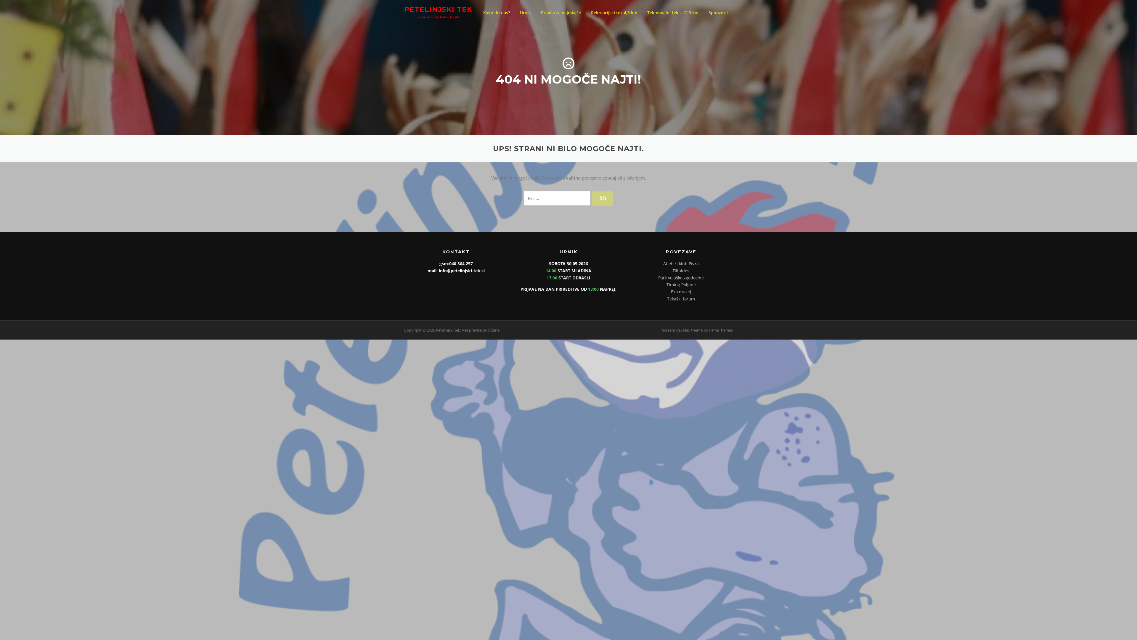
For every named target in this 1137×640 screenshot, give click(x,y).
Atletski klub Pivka (681, 263)
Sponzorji (718, 12)
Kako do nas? (496, 12)
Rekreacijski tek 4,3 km (614, 12)
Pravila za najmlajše (561, 12)
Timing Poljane (681, 284)
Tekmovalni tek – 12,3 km (672, 12)
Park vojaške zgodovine (681, 278)
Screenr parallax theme (682, 330)
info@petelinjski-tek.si (461, 270)
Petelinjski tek (438, 9)
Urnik (525, 12)
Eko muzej (681, 292)
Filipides (681, 270)
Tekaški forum (681, 299)
